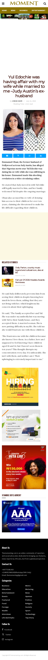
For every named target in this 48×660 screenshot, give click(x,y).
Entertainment (38, 10)
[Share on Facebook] (7, 156)
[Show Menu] (3, 3)
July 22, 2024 (31, 101)
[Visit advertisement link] (24, 16)
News (13, 10)
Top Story (29, 618)
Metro (28, 586)
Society (28, 607)
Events (5, 596)
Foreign (5, 607)
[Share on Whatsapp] (29, 156)
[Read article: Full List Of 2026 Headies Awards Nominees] (7, 283)
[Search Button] (45, 3)
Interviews (6, 614)
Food (4, 603)
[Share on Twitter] (18, 156)
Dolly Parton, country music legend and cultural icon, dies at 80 (29, 270)
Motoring (29, 589)
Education (6, 589)
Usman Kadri (17, 101)
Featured (6, 600)
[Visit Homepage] (24, 3)
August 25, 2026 (20, 275)
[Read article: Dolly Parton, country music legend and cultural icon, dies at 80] (7, 270)
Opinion (28, 596)
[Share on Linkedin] (41, 156)
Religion (28, 603)
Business (24, 10)
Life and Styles (8, 618)
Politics (28, 600)
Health (5, 610)
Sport (27, 610)
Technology (30, 614)
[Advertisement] (24, 44)
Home (4, 10)
